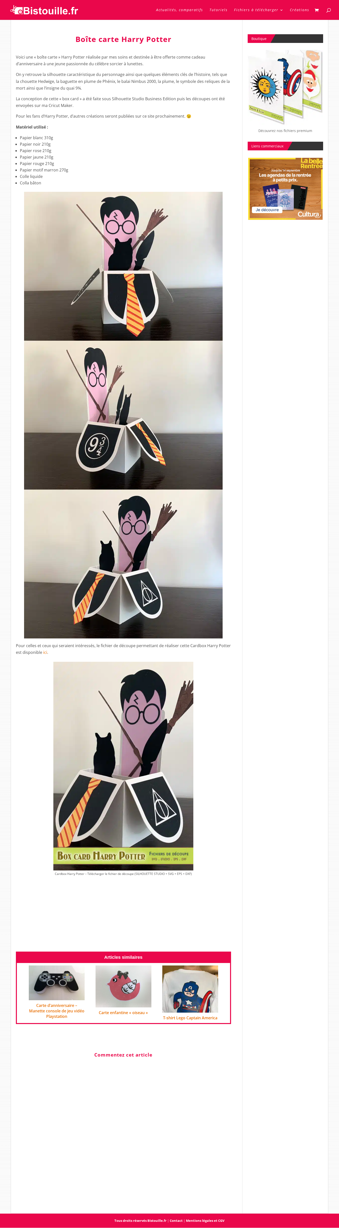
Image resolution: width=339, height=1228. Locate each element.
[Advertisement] (123, 916)
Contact (176, 1220)
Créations (299, 10)
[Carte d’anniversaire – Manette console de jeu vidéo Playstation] (57, 996)
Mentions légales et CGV (205, 1220)
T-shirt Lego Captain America (190, 1018)
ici (45, 652)
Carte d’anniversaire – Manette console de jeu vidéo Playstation (56, 1011)
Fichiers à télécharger (256, 10)
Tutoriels (218, 10)
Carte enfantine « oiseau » (123, 1012)
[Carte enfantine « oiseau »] (123, 1003)
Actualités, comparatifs (179, 10)
